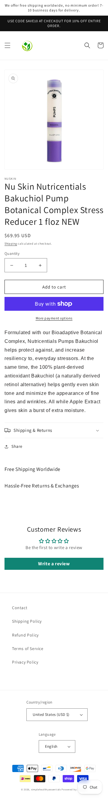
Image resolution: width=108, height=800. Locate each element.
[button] (7, 45)
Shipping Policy (27, 621)
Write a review (54, 563)
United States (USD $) (51, 714)
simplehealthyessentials (46, 789)
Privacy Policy (25, 662)
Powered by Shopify (74, 789)
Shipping (10, 244)
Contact (19, 607)
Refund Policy (25, 635)
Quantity (12, 253)
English (51, 746)
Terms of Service (28, 648)
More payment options (54, 318)
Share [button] (16, 446)
